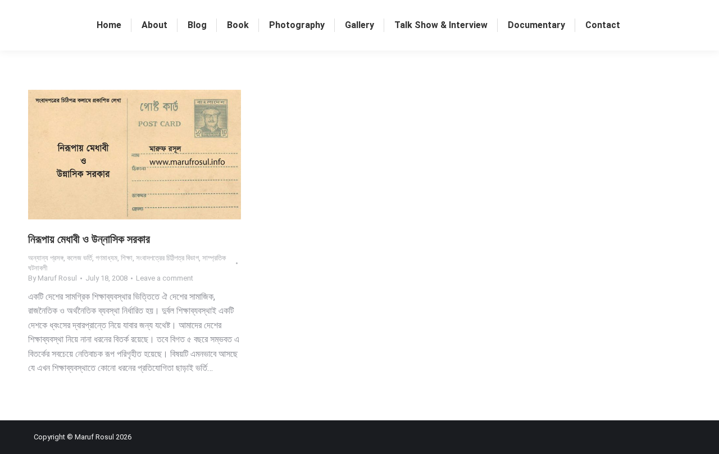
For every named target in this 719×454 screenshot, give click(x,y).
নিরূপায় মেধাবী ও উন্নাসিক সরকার (89, 239)
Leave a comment (164, 278)
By (52, 278)
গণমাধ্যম (106, 258)
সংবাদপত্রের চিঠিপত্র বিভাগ (167, 258)
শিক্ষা (127, 258)
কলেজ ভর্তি (79, 258)
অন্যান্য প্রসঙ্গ (45, 258)
